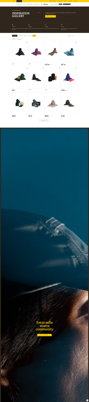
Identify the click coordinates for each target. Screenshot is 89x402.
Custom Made (19, 4)
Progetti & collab (37, 4)
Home (13, 10)
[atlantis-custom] (44, 4)
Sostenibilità (56, 4)
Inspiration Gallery (30, 4)
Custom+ (60, 4)
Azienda (51, 4)
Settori (24, 4)
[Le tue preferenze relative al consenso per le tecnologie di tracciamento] (87, 400)
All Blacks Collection (66, 4)
